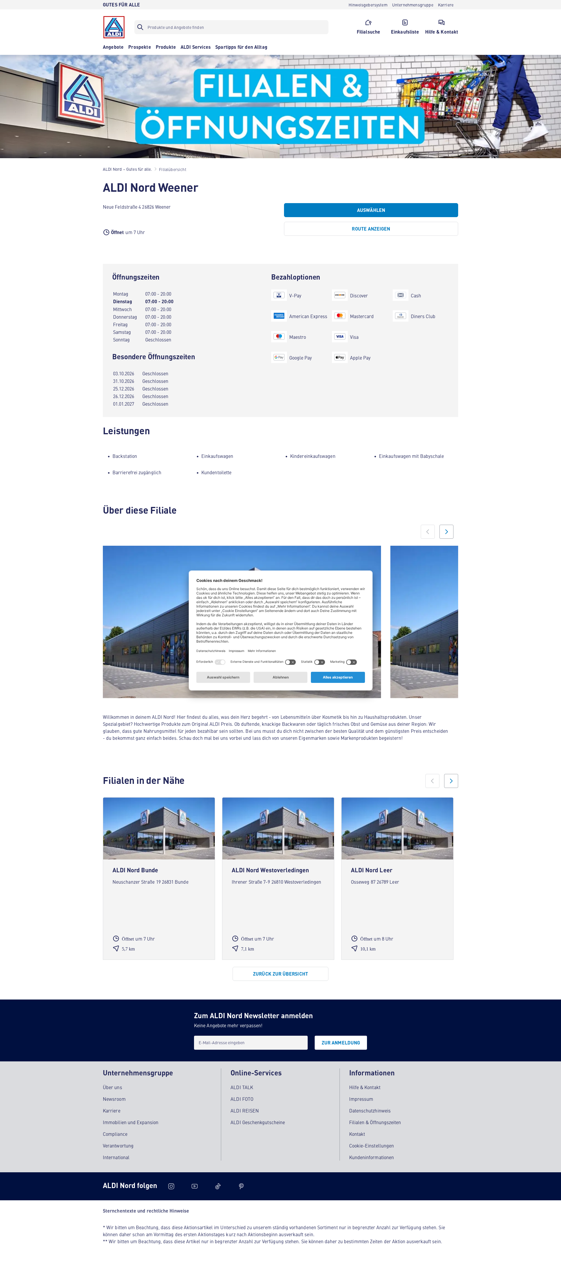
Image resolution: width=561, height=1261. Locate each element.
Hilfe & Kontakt (364, 1087)
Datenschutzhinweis (370, 1110)
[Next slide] (446, 532)
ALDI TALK (242, 1087)
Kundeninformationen (371, 1157)
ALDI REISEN (245, 1110)
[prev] (432, 781)
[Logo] (114, 27)
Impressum (361, 1099)
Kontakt (357, 1134)
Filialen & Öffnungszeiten (375, 1122)
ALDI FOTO (242, 1099)
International (116, 1157)
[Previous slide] (428, 532)
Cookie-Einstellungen (371, 1145)
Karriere (111, 1110)
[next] (451, 781)
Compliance (115, 1134)
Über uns (112, 1087)
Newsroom (114, 1099)
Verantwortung (118, 1145)
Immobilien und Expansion (130, 1122)
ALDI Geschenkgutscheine (258, 1122)
